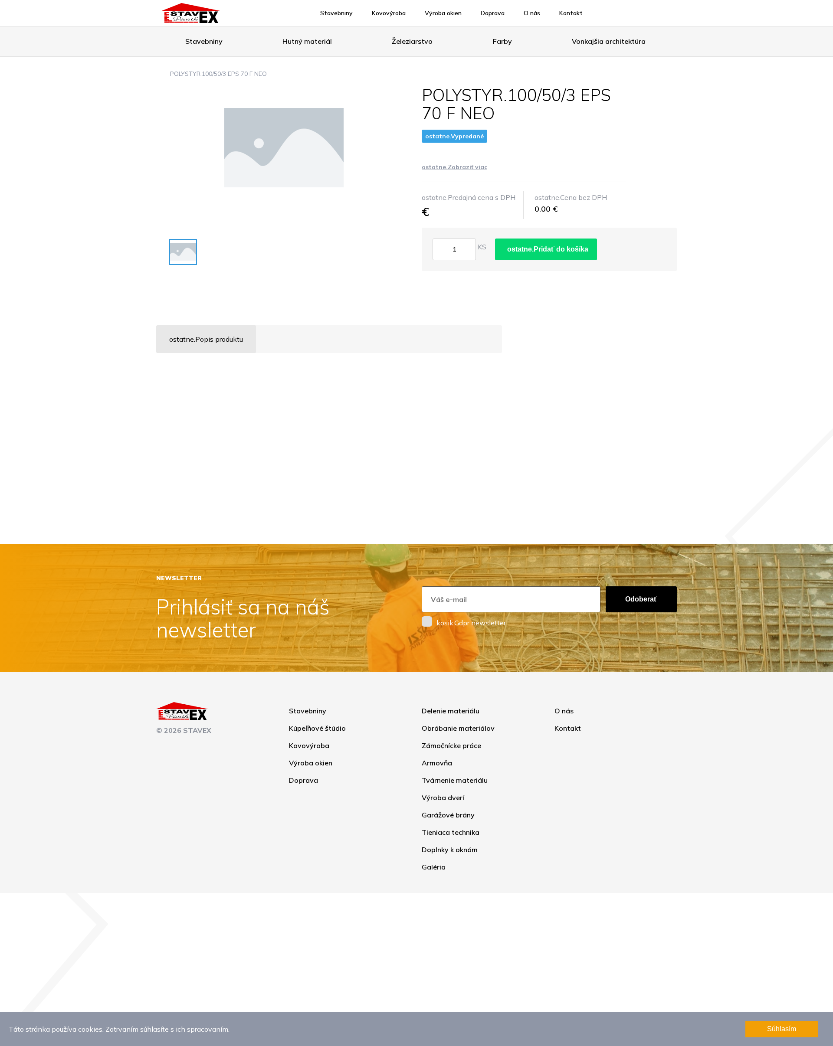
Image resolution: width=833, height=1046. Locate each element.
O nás (532, 13)
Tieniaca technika (450, 832)
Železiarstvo (412, 41)
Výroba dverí (443, 797)
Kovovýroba (389, 13)
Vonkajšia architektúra (609, 41)
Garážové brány (448, 815)
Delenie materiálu (450, 710)
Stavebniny (336, 13)
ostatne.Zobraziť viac (454, 167)
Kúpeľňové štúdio (317, 728)
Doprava (493, 13)
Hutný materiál (307, 41)
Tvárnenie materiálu (455, 780)
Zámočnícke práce (451, 745)
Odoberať (641, 599)
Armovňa (437, 762)
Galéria (434, 867)
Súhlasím (781, 1029)
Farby (502, 41)
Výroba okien (443, 13)
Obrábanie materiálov (458, 728)
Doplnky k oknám (450, 849)
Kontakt (571, 13)
